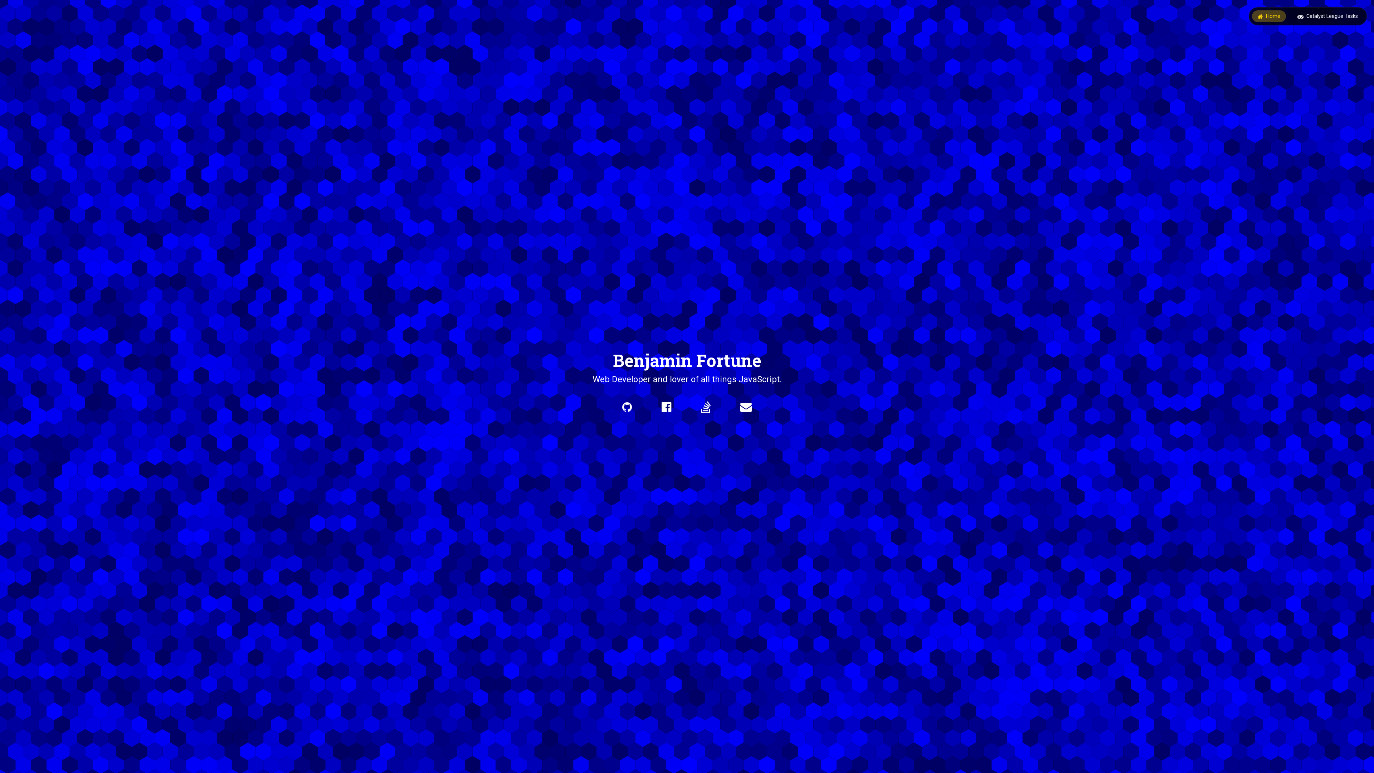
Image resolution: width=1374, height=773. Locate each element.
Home (1273, 16)
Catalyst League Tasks (1332, 16)
